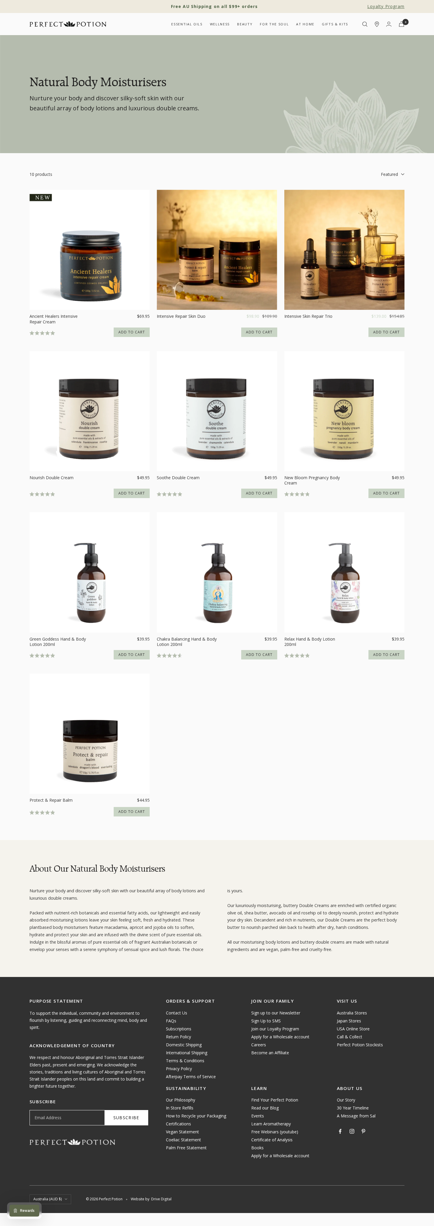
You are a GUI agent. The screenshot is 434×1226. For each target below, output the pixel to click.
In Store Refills (179, 1108)
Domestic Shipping (184, 1044)
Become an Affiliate (270, 1052)
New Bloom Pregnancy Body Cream (312, 480)
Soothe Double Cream (178, 477)
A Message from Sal (356, 1116)
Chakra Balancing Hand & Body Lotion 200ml (187, 641)
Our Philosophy (180, 1100)
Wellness (220, 24)
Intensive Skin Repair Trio (308, 316)
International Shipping (186, 1052)
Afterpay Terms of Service (191, 1076)
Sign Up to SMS (266, 1021)
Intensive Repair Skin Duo (181, 316)
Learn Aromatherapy (271, 1124)
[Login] (388, 24)
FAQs (171, 1021)
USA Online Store (353, 1029)
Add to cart (131, 332)
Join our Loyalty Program (275, 1029)
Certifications (178, 1124)
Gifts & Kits (335, 24)
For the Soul (274, 24)
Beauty (244, 24)
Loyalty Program (385, 6)
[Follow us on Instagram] (351, 1131)
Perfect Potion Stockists (360, 1044)
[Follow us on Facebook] (340, 1131)
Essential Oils (186, 24)
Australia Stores (352, 1013)
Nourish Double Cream (52, 477)
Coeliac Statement (183, 1139)
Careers (258, 1044)
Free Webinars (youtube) (274, 1132)
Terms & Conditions (185, 1060)
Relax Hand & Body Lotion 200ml (309, 641)
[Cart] (401, 24)
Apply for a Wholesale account (280, 1037)
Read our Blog (265, 1108)
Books (257, 1147)
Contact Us (176, 1013)
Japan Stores (349, 1021)
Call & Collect (349, 1037)
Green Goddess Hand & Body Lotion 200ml (58, 641)
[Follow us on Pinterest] (363, 1131)
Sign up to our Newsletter (275, 1013)
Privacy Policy (179, 1068)
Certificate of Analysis (272, 1139)
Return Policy (178, 1037)
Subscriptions (178, 1029)
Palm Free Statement (186, 1147)
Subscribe (126, 1117)
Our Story (346, 1100)
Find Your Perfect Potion (274, 1100)
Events (257, 1116)
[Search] (365, 24)
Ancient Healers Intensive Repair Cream (54, 319)
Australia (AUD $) (47, 1199)
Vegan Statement (182, 1132)
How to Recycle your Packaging (196, 1116)
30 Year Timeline (353, 1108)
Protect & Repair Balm (51, 800)
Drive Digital (161, 1199)
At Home (305, 24)
